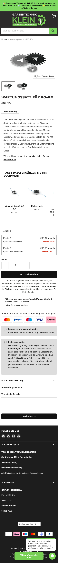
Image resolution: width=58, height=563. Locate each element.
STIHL (8, 231)
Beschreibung (10, 111)
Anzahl (4, 259)
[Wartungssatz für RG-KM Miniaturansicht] (8, 86)
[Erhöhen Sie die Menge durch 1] (26, 265)
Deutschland (27, 524)
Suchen (14, 548)
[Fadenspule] (36, 192)
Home (4, 39)
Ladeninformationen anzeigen (16, 305)
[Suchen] (53, 31)
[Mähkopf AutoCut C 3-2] (14, 192)
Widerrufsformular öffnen (29, 556)
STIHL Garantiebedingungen (27, 551)
